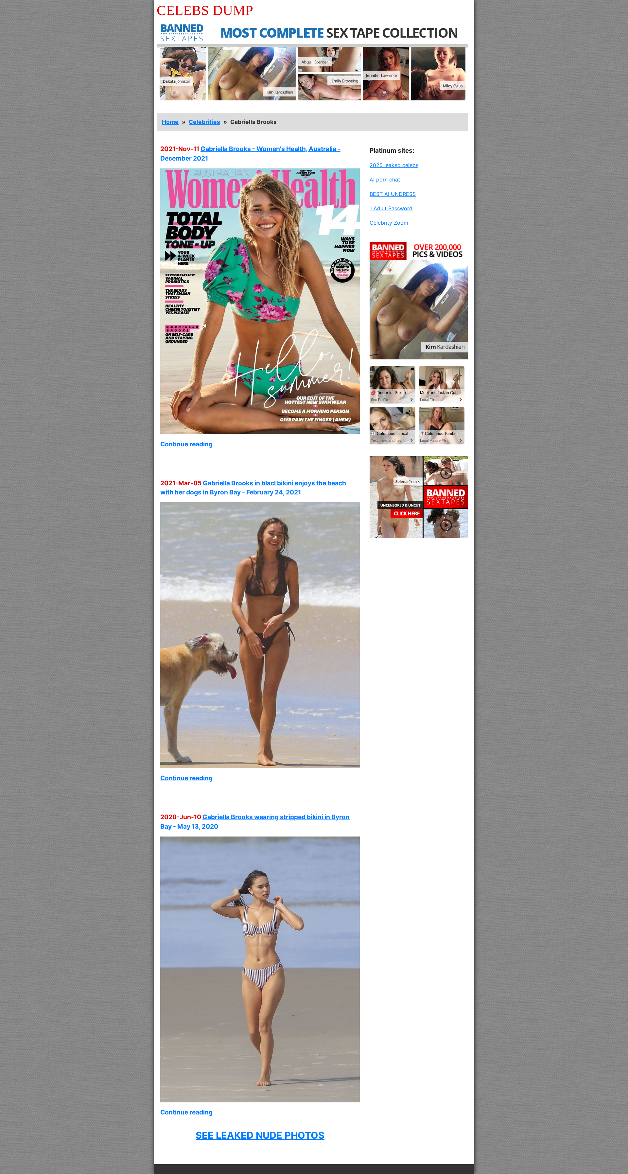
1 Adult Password (391, 208)
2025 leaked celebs (394, 165)
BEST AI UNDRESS (393, 194)
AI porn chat (385, 179)
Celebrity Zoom (389, 222)
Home (170, 121)
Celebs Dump (205, 10)
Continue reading (186, 444)
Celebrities (204, 121)
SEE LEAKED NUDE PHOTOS (260, 1135)
